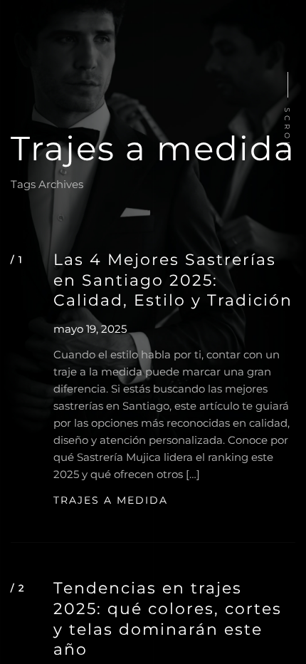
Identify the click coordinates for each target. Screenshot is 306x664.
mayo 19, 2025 (90, 329)
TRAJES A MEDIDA (110, 500)
